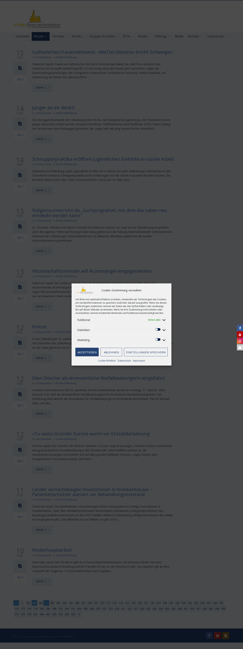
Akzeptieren (87, 352)
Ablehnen (111, 352)
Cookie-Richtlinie (107, 360)
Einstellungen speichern (146, 352)
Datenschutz (124, 360)
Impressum (139, 360)
